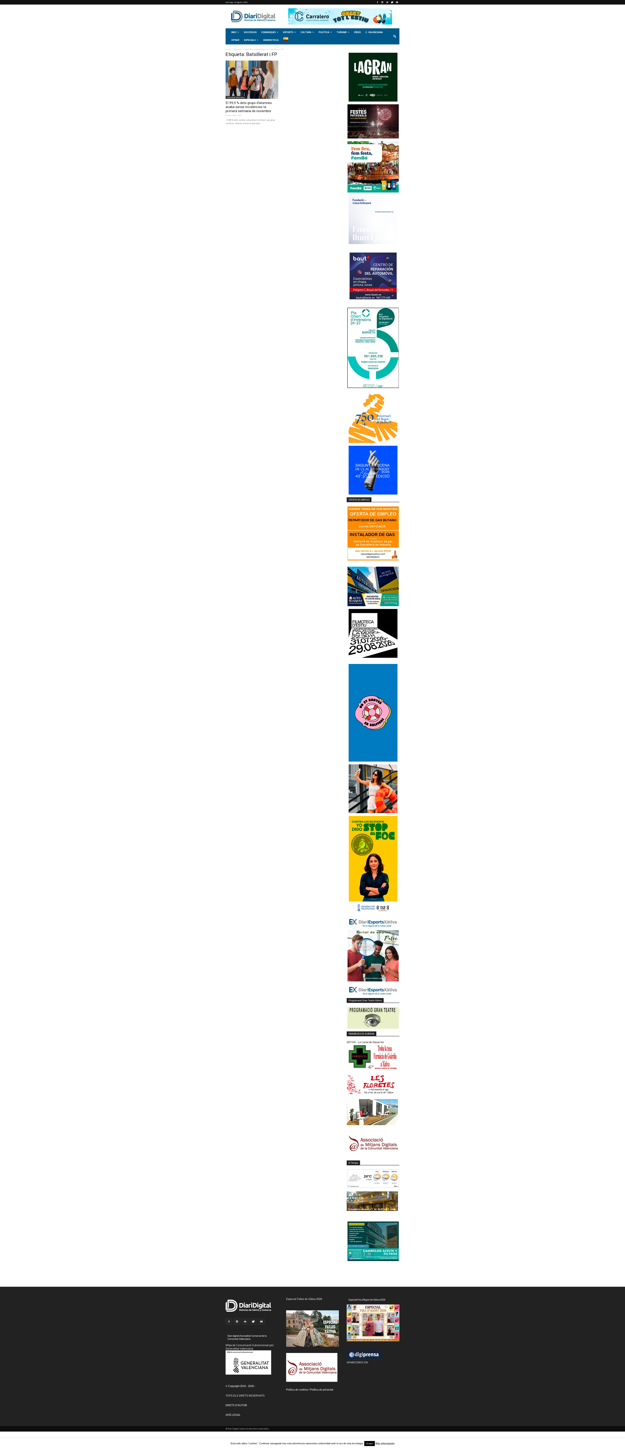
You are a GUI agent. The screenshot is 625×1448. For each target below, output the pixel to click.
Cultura (306, 32)
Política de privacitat (321, 1389)
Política (324, 32)
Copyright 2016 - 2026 (241, 1386)
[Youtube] (397, 2)
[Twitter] (392, 2)
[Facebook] (377, 2)
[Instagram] (382, 2)
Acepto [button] (369, 1443)
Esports (288, 32)
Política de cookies (297, 1389)
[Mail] (387, 2)
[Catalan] (287, 40)
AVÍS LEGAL (233, 1415)
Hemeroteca (271, 39)
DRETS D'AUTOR (236, 1405)
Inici (233, 32)
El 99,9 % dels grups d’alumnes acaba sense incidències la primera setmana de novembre (249, 107)
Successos (250, 32)
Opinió (235, 39)
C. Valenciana (374, 32)
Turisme (342, 32)
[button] (394, 36)
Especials (250, 39)
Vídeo (357, 32)
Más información (385, 1443)
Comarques (268, 32)
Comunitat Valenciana (236, 97)
